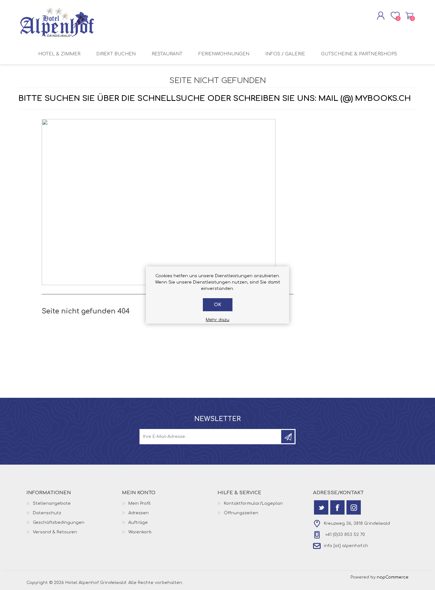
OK (217, 304)
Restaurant (167, 54)
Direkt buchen (116, 54)
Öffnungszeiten (241, 513)
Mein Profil (139, 503)
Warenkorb (409, 16)
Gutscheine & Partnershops (359, 54)
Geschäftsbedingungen (58, 522)
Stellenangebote (52, 503)
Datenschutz (47, 513)
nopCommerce (393, 577)
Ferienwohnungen (223, 54)
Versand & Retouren (55, 532)
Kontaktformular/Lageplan (253, 503)
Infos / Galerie (285, 54)
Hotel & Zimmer (59, 54)
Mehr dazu (217, 320)
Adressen (138, 513)
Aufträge (138, 522)
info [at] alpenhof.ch (346, 546)
